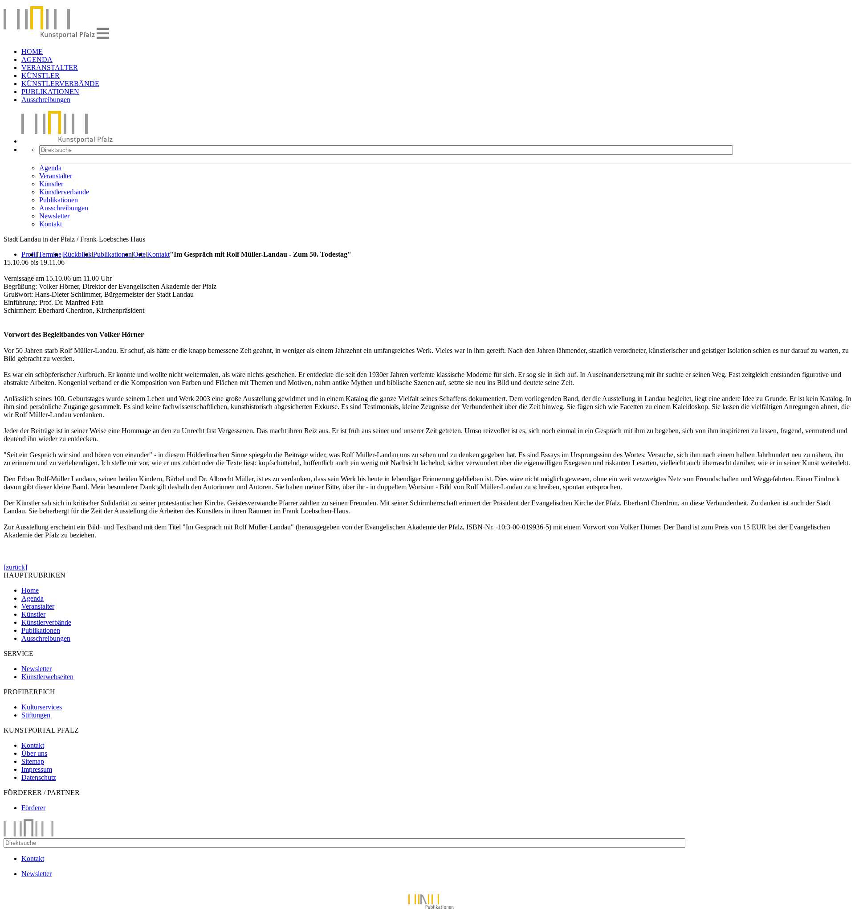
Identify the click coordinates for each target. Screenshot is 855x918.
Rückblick (77, 254)
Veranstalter (55, 176)
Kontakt (50, 224)
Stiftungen (35, 715)
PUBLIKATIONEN (50, 91)
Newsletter (54, 216)
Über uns (34, 753)
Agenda (50, 168)
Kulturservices (41, 707)
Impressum (36, 769)
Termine (49, 254)
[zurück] (15, 567)
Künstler (51, 184)
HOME (32, 51)
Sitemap (32, 761)
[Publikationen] (427, 910)
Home (30, 590)
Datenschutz (38, 777)
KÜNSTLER (40, 75)
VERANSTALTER (49, 67)
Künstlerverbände (64, 192)
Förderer (33, 807)
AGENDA (37, 59)
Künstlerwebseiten (47, 676)
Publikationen (58, 200)
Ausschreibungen (45, 99)
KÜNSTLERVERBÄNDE (60, 83)
